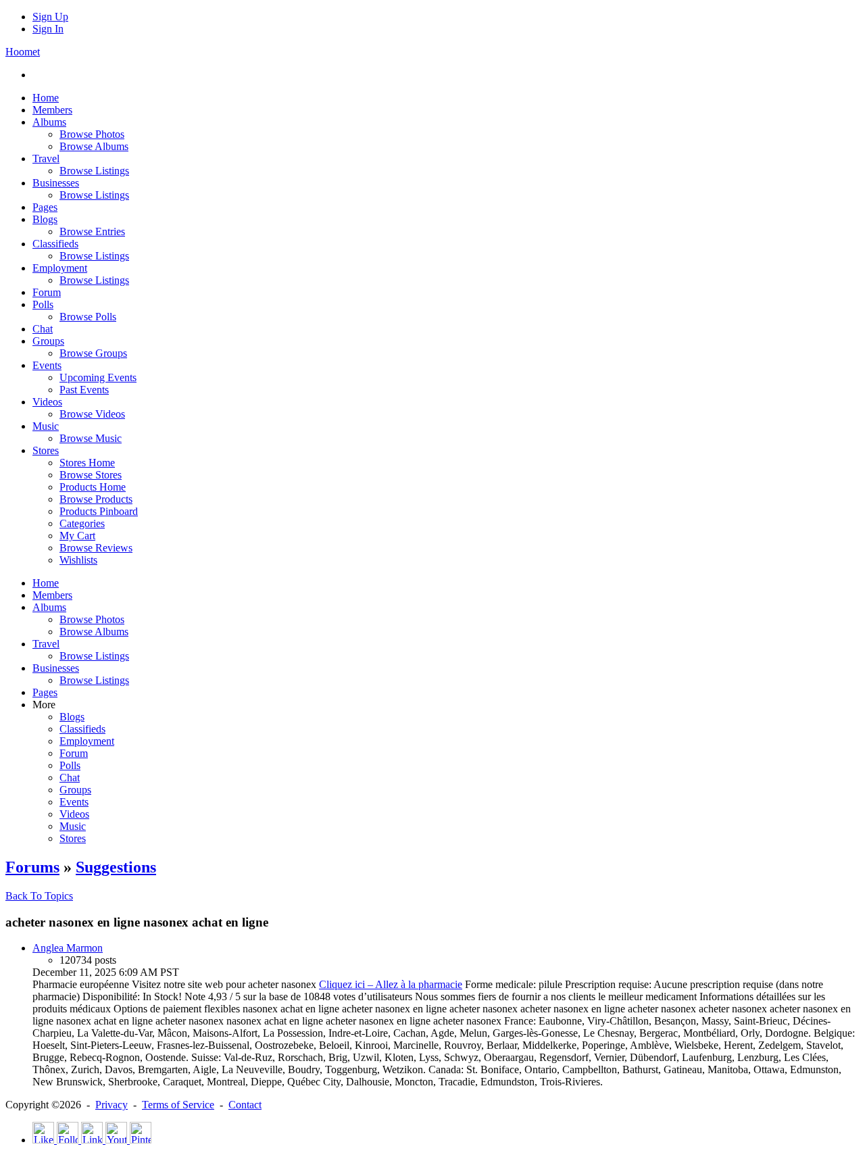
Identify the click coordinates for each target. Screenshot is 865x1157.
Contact (245, 1104)
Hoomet (22, 51)
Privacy (111, 1104)
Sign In (48, 28)
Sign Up (50, 16)
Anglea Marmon (67, 948)
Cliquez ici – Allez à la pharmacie (390, 984)
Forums (32, 867)
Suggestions (116, 867)
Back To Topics (39, 896)
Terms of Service (178, 1104)
